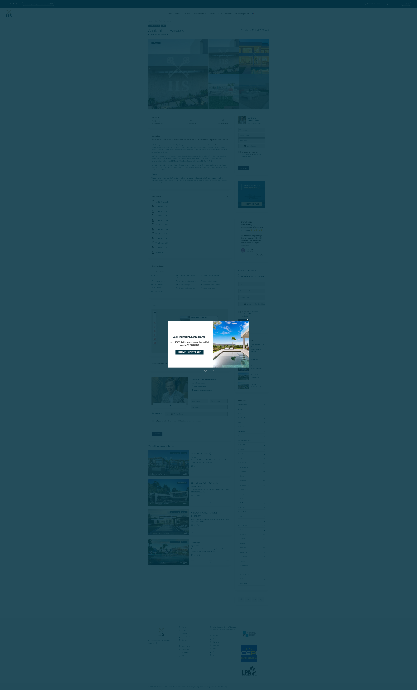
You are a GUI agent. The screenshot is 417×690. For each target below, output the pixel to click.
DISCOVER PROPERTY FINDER (189, 352)
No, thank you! (209, 371)
